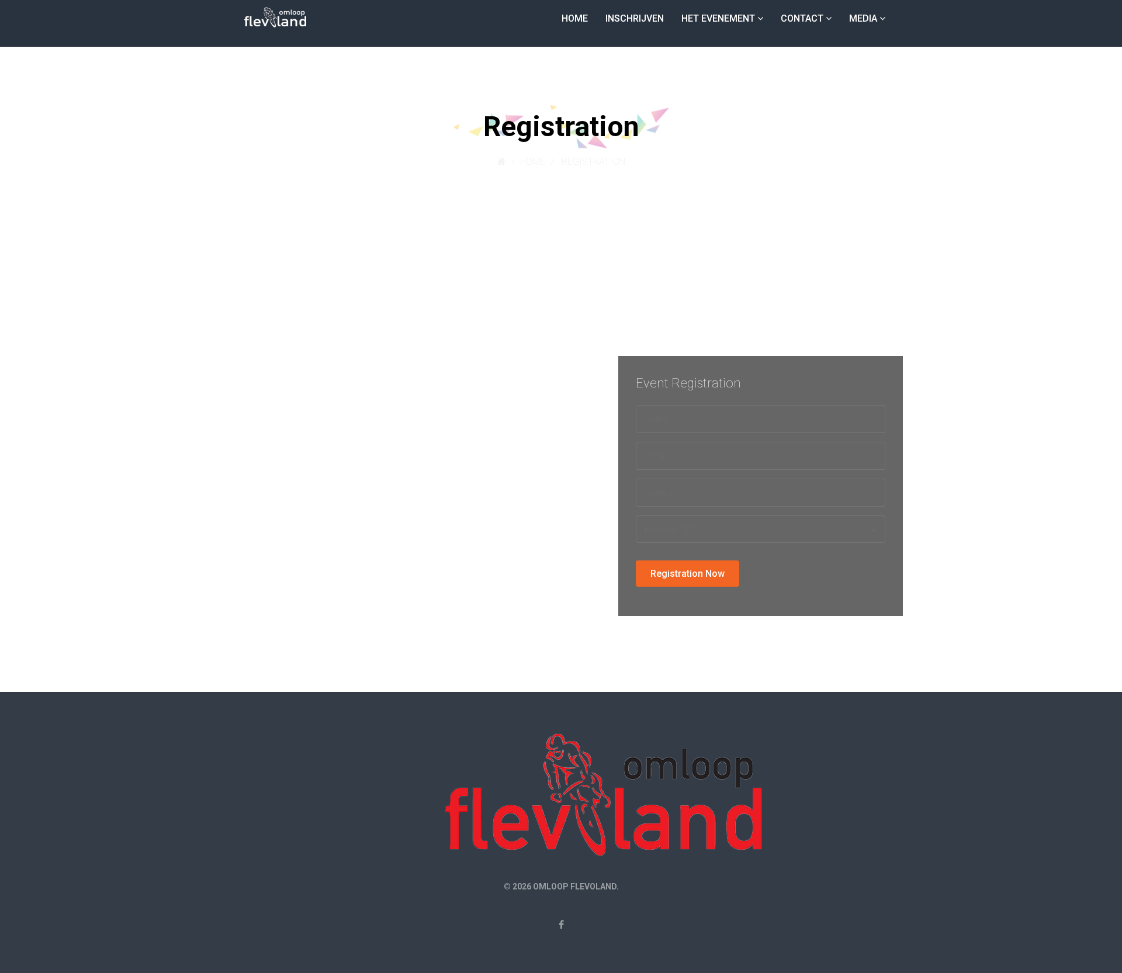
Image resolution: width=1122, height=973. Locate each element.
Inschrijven (634, 18)
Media (863, 18)
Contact (802, 18)
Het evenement (718, 18)
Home (575, 18)
